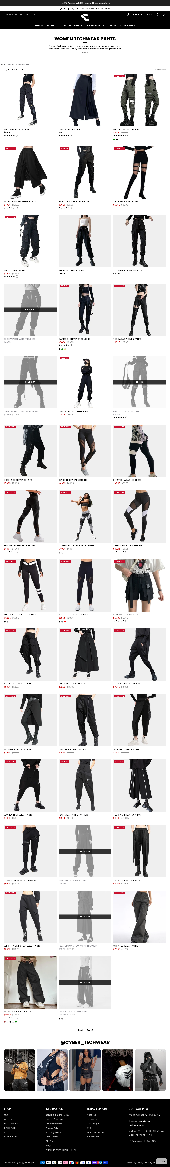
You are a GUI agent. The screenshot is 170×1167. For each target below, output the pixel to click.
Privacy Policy (53, 1128)
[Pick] (53, 123)
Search (137, 14)
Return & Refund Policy (57, 1115)
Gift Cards (51, 1141)
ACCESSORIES (71, 25)
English (37, 15)
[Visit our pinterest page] (65, 9)
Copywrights (93, 1123)
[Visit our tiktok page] (69, 9)
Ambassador (93, 1136)
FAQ (89, 1128)
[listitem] (85, 3)
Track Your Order (95, 1132)
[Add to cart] (163, 809)
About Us (91, 1115)
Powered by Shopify (134, 1163)
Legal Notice (52, 1136)
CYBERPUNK (94, 25)
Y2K (110, 25)
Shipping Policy (53, 1132)
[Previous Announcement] (50, 3)
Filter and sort (15, 69)
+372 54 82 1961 (152, 1115)
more (85, 52)
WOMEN (51, 25)
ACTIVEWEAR (127, 25)
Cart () (152, 14)
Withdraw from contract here (61, 1149)
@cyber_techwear (85, 1042)
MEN (37, 25)
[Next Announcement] (120, 3)
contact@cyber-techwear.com (96, 8)
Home (2, 64)
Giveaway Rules (54, 1123)
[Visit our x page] (73, 9)
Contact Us (93, 1119)
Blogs (48, 1145)
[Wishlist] (127, 15)
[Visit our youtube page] (77, 9)
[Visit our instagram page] (61, 9)
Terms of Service (54, 1119)
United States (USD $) (16, 15)
